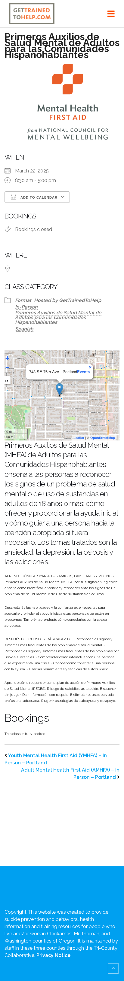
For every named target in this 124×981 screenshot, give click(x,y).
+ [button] (7, 358)
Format (23, 300)
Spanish (24, 329)
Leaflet (78, 437)
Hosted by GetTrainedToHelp (67, 300)
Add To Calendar (38, 197)
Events (83, 371)
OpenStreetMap (102, 437)
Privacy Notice (53, 955)
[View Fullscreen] (111, 358)
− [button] (7, 367)
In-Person (26, 307)
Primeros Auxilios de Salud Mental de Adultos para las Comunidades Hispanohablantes (58, 317)
